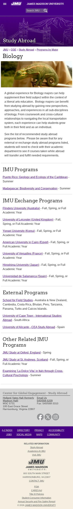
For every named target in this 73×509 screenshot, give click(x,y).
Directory (23, 430)
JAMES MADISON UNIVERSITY (40, 505)
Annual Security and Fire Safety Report (36, 501)
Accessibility (56, 430)
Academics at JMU (37, 451)
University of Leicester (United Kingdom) (28, 219)
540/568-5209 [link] (45, 400)
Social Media (24, 434)
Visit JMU (36, 455)
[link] (40, 419)
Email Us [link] (42, 397)
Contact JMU (36, 481)
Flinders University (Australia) (21, 208)
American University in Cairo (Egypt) (25, 242)
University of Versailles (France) (23, 253)
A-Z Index (7, 430)
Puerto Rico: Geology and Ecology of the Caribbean (35, 177)
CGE (13, 49)
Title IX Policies (36, 494)
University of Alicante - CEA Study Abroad (29, 327)
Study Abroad (26, 49)
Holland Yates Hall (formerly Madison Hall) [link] (18, 399)
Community (53, 434)
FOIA (36, 486)
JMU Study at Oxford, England (22, 352)
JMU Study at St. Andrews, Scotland (25, 359)
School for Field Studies (18, 300)
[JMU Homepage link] (36, 469)
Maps (39, 434)
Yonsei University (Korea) (19, 230)
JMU (5, 49)
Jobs (9, 434)
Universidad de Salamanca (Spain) (25, 276)
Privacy (39, 430)
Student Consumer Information (36, 498)
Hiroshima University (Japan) (21, 264)
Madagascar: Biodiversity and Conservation (30, 188)
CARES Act (36, 490)
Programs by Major (47, 49)
